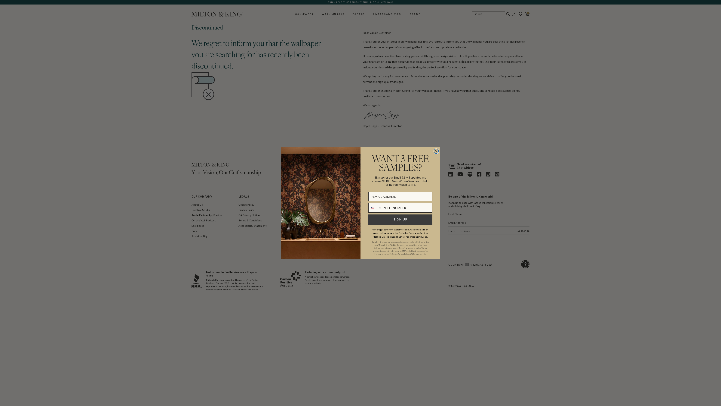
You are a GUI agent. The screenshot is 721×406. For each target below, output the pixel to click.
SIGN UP (400, 219)
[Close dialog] (436, 151)
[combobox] (375, 207)
